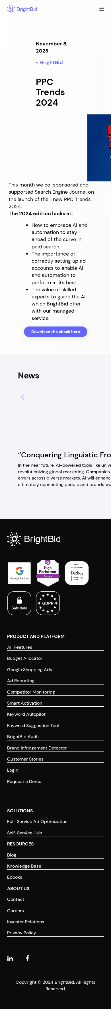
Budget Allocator (24, 658)
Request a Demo (24, 781)
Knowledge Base (24, 866)
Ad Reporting (20, 681)
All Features (19, 647)
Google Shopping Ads (29, 670)
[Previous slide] (20, 396)
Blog (11, 855)
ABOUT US (18, 888)
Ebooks (14, 877)
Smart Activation (24, 703)
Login (12, 770)
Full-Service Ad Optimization (37, 821)
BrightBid (51, 62)
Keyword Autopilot (26, 714)
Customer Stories (25, 759)
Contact (15, 899)
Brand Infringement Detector (37, 748)
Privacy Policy (21, 933)
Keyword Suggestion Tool (33, 726)
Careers (15, 911)
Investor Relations (25, 922)
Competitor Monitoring (31, 692)
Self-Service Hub (24, 833)
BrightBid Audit (23, 737)
